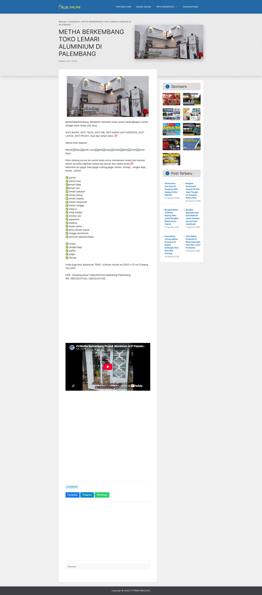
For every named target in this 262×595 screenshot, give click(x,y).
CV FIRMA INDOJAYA (140, 590)
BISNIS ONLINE (143, 6)
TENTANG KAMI (123, 6)
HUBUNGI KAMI (190, 6)
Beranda (62, 21)
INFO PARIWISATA (165, 6)
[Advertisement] (108, 530)
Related (72, 566)
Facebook (73, 495)
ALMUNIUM (73, 21)
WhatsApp (102, 495)
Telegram (87, 495)
